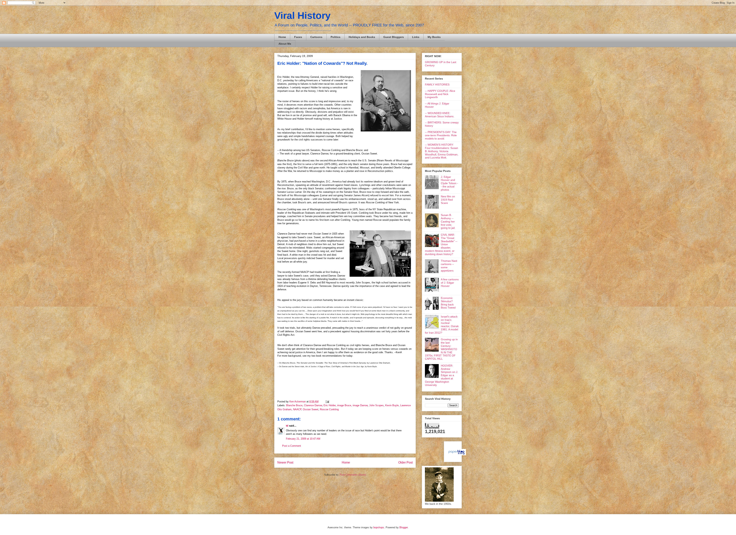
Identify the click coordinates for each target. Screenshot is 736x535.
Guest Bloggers (393, 37)
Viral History (302, 15)
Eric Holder (330, 405)
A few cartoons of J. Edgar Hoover (450, 282)
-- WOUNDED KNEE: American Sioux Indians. (439, 115)
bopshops (378, 527)
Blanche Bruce (294, 405)
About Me (284, 43)
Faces (298, 37)
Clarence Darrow (313, 405)
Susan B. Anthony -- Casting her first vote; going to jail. (448, 221)
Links (415, 37)
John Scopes (376, 405)
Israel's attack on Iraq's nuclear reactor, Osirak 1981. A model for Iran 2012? (442, 324)
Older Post (405, 462)
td (287, 425)
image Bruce (344, 405)
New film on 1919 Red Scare (448, 199)
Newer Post (285, 462)
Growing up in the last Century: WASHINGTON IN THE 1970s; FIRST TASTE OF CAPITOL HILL (441, 349)
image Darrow (360, 405)
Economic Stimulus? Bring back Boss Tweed (448, 302)
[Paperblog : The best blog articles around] (456, 454)
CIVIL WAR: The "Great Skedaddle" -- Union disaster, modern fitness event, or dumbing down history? (441, 244)
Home (282, 37)
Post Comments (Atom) (353, 474)
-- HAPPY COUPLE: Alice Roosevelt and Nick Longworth (440, 94)
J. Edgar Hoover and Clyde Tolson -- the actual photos (449, 183)
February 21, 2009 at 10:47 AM (303, 438)
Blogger (403, 527)
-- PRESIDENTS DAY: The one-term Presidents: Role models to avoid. (441, 135)
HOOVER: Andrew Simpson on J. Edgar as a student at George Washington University (441, 375)
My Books (434, 37)
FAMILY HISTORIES (437, 84)
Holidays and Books (362, 37)
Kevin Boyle (392, 405)
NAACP (297, 409)
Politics (335, 37)
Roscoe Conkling (329, 409)
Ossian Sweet (310, 409)
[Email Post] (326, 401)
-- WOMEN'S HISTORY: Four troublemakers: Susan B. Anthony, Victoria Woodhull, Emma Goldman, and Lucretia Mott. (441, 151)
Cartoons (316, 37)
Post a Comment (291, 445)
